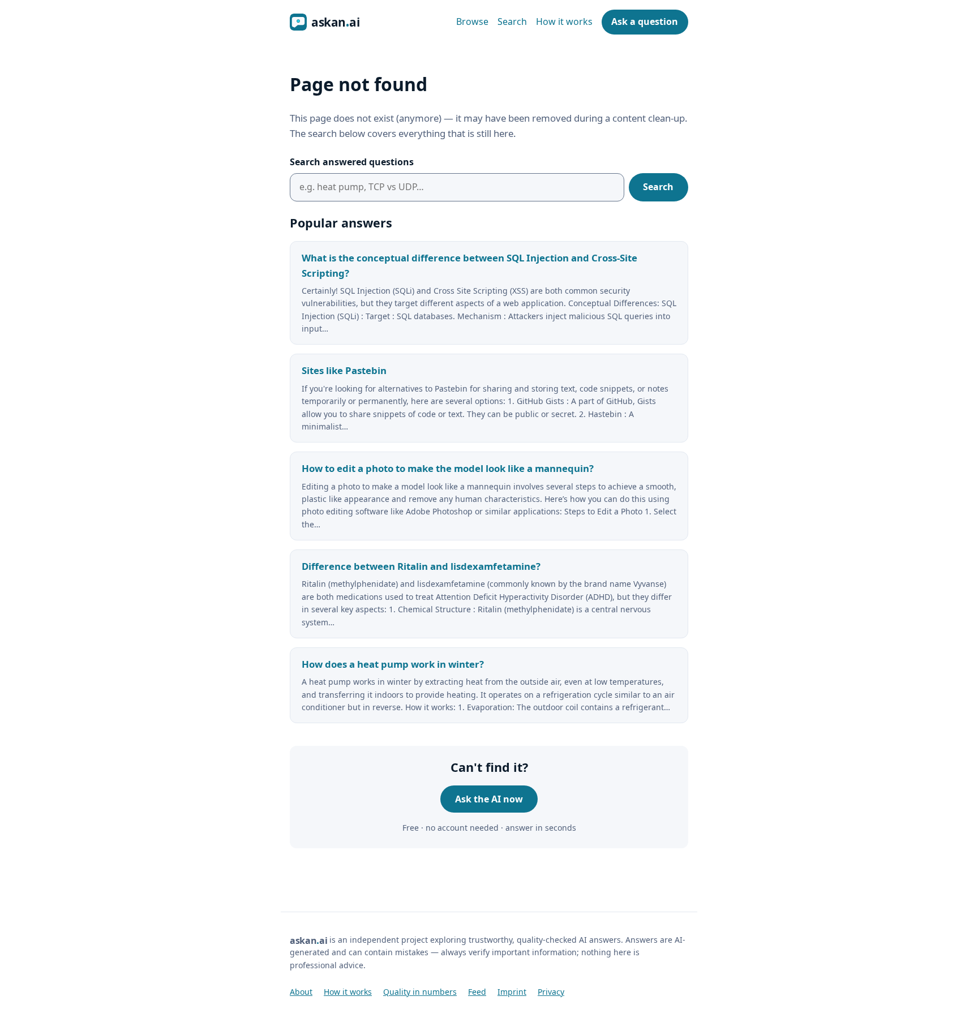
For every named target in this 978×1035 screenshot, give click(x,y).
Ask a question (644, 21)
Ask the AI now (489, 799)
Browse (472, 21)
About (301, 991)
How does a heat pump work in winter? (393, 664)
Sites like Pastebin (344, 370)
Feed (477, 991)
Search (512, 21)
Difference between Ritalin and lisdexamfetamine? (421, 566)
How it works (564, 21)
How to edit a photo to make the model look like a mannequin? (448, 468)
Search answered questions (352, 162)
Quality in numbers (420, 991)
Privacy (551, 991)
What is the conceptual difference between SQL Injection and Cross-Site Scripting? (469, 265)
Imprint (511, 991)
